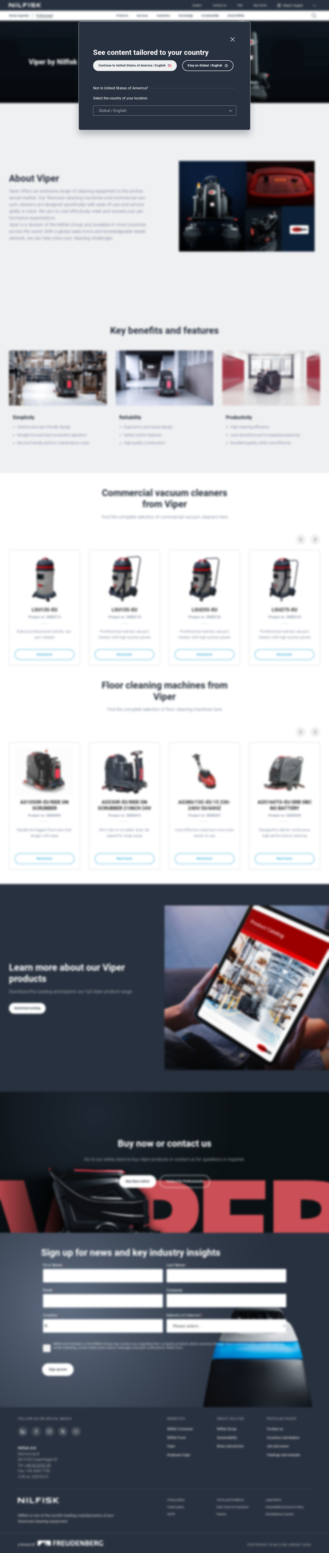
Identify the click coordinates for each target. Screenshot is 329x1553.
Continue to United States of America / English (132, 65)
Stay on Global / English (205, 65)
